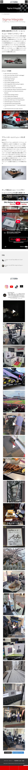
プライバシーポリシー (8, 760)
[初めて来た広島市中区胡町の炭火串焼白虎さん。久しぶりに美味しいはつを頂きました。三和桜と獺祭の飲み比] (14, 469)
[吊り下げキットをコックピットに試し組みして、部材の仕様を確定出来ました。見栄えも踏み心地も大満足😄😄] (14, 739)
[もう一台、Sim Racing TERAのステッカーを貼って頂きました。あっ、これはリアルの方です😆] (14, 379)
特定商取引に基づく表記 (19, 760)
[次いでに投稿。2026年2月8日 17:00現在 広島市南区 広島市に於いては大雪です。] (14, 672)
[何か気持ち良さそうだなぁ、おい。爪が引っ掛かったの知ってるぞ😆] (14, 446)
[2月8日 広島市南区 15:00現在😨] (14, 694)
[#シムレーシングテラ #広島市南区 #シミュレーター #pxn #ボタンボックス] (14, 649)
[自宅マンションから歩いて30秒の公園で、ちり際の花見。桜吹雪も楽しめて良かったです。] (14, 559)
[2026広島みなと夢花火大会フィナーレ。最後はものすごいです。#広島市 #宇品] (14, 311)
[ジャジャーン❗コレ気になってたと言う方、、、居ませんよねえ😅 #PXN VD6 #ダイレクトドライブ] (14, 356)
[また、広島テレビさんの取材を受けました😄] (14, 537)
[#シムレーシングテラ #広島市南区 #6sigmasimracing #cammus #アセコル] (14, 627)
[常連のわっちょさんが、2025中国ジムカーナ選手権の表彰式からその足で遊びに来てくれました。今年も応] (14, 717)
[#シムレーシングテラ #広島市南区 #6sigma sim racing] (14, 514)
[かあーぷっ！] (14, 401)
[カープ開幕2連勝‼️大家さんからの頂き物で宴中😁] (14, 582)
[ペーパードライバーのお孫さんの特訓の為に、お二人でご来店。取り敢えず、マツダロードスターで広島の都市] (14, 424)
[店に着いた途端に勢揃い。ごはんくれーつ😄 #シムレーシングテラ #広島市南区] (14, 604)
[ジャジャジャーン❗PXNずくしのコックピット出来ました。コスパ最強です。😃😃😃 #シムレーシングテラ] (14, 334)
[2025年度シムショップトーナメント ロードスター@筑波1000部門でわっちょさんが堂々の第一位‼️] (14, 492)
